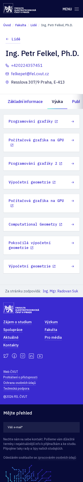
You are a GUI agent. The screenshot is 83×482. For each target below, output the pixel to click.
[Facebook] (14, 356)
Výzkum (51, 322)
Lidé (16, 39)
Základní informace (25, 101)
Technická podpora (16, 388)
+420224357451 (26, 65)
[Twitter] (5, 356)
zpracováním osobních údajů (57, 458)
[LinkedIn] (31, 356)
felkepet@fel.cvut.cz (30, 73)
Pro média (53, 337)
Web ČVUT (10, 372)
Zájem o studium (17, 322)
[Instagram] (22, 356)
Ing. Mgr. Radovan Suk (60, 291)
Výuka (57, 101)
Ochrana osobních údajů (19, 383)
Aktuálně (11, 337)
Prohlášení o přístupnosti (20, 377)
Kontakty (11, 345)
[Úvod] (19, 8)
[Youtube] (39, 356)
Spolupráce (13, 329)
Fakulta (51, 329)
